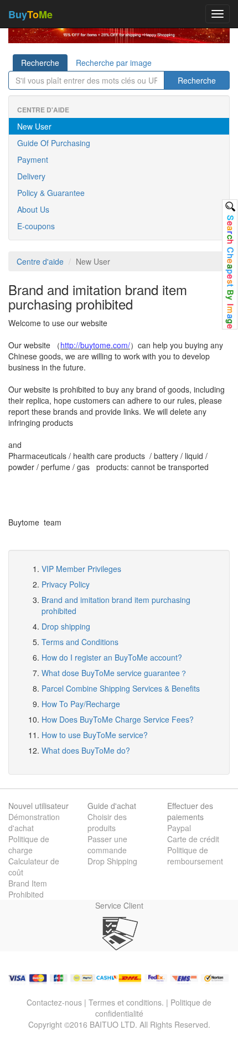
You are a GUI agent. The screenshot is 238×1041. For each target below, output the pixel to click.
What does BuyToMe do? (86, 750)
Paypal (179, 827)
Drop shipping (66, 626)
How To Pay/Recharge (81, 703)
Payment (32, 159)
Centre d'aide (40, 261)
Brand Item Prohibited (27, 889)
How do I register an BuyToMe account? (112, 657)
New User (34, 126)
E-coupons (36, 225)
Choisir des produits (107, 822)
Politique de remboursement (195, 855)
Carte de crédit (193, 838)
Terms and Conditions (80, 641)
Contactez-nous (54, 1002)
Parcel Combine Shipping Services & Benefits (121, 688)
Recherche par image (114, 62)
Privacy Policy (66, 584)
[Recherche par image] (229, 264)
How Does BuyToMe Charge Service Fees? (118, 719)
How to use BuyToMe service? (95, 734)
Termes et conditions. (126, 1002)
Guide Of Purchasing (53, 142)
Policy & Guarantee (51, 192)
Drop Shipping (112, 861)
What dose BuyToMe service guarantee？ (115, 672)
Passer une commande (107, 844)
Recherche (40, 62)
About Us (33, 209)
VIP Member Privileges (81, 568)
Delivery (31, 176)
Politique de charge (28, 844)
